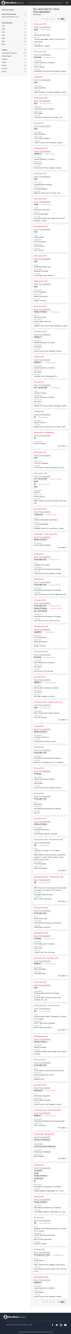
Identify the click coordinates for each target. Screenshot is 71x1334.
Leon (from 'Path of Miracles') (45, 1146)
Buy (61, 2)
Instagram (61, 1325)
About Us (9, 1324)
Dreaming (37, 57)
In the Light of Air (40, 559)
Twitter (57, 1325)
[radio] (15, 25)
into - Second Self (40, 387)
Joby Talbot (38, 1144)
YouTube (65, 1325)
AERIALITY (38, 154)
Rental (51, 2)
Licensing (56, 2)
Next (62, 19)
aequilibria (38, 632)
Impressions (38, 1090)
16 (58, 19)
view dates (61, 446)
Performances (45, 2)
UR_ (35, 845)
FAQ (31, 1324)
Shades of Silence (40, 312)
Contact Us (25, 1324)
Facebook (52, 1325)
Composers (31, 2)
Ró (35, 417)
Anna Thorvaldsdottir (42, 27)
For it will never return (42, 1255)
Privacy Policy (17, 1324)
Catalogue (38, 2)
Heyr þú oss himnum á (42, 1140)
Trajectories (38, 514)
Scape (36, 204)
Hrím (35, 82)
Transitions (38, 1170)
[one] (36, 29)
